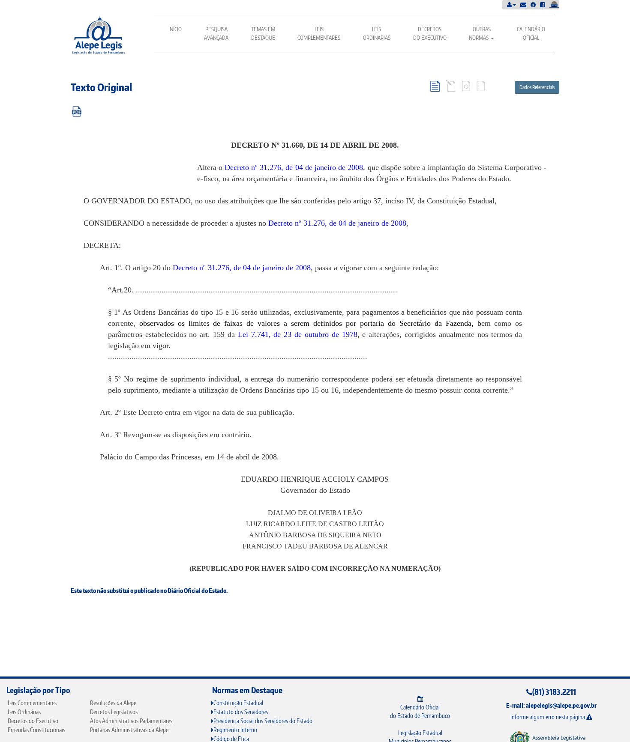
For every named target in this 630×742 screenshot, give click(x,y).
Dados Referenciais (537, 87)
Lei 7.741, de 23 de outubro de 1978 (297, 334)
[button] (511, 4)
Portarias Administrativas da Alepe (129, 729)
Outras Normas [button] (480, 33)
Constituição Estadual (238, 702)
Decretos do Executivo (430, 33)
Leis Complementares (318, 33)
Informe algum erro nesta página (548, 717)
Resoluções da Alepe (113, 702)
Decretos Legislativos (114, 711)
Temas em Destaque (263, 33)
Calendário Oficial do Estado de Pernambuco (420, 711)
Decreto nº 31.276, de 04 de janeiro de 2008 (294, 167)
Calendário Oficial (531, 33)
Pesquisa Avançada (216, 33)
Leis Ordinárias (376, 33)
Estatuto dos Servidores (240, 711)
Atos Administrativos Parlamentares (131, 720)
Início (175, 29)
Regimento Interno (235, 729)
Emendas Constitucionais (36, 729)
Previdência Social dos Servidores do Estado (262, 720)
